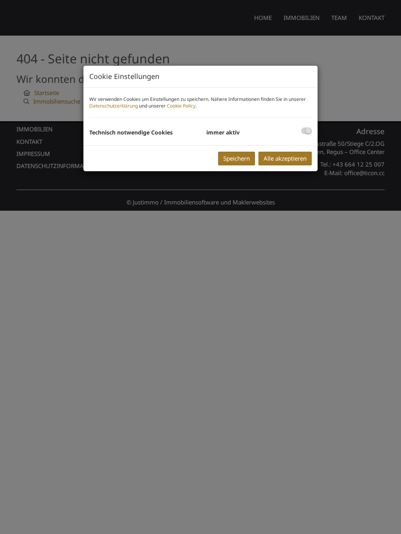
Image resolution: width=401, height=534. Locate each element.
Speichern (236, 158)
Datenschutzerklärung (113, 105)
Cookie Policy (181, 105)
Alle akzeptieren (285, 158)
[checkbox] (306, 130)
